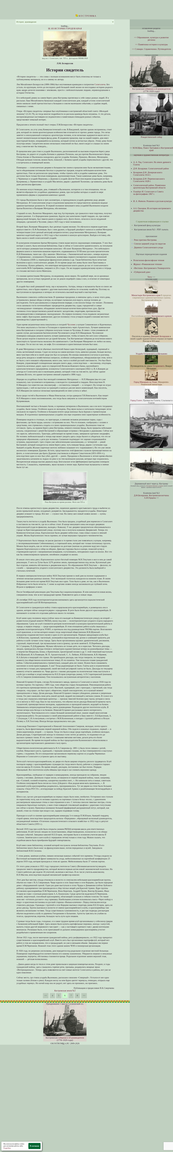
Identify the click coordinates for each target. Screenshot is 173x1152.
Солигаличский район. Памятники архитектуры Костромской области (149, 186)
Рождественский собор (151, 137)
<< (45, 995)
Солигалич (144, 191)
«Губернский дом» (142, 272)
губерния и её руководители (71, 1038)
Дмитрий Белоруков (160, 336)
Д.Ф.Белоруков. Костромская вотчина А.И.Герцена (151, 496)
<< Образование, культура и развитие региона (151, 38)
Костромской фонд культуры (147, 225)
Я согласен (34, 1146)
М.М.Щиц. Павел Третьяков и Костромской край (153, 149)
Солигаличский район (151, 168)
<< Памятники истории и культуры (151, 44)
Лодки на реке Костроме (151, 450)
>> (84, 995)
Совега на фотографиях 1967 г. (148, 192)
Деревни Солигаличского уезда (148, 247)
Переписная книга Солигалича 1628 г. (149, 180)
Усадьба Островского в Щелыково (151, 354)
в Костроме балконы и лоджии (154, 486)
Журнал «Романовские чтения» (147, 264)
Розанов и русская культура (152, 201)
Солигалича (99, 84)
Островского (158, 366)
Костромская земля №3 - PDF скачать (151, 229)
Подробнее (7, 1148)
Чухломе (71, 324)
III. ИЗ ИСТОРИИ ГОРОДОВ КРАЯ (65, 28)
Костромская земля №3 (64, 990)
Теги (149, 277)
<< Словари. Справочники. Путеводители (151, 49)
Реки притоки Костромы (145, 240)
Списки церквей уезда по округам (150, 244)
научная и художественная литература (151, 155)
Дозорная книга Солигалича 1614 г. (147, 173)
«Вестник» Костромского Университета (151, 268)
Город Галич (136, 400)
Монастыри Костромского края (146, 295)
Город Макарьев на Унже (145, 382)
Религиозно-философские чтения (148, 260)
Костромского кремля (162, 316)
